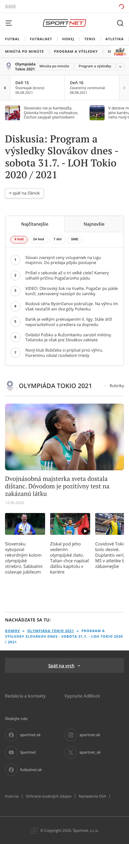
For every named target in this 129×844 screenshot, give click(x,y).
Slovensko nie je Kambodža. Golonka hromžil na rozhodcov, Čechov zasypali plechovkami (51, 112)
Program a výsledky (95, 66)
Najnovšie (94, 224)
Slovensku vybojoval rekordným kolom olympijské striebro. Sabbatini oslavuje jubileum (24, 558)
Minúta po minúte (54, 66)
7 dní (58, 239)
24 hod (38, 239)
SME (74, 239)
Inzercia (11, 796)
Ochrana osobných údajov (48, 796)
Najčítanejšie (34, 224)
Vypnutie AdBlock (82, 696)
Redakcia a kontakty (25, 696)
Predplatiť (99, 6)
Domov (12, 631)
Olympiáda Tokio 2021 (25, 66)
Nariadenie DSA (92, 796)
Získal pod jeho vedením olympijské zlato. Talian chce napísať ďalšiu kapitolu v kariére (69, 558)
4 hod (18, 239)
